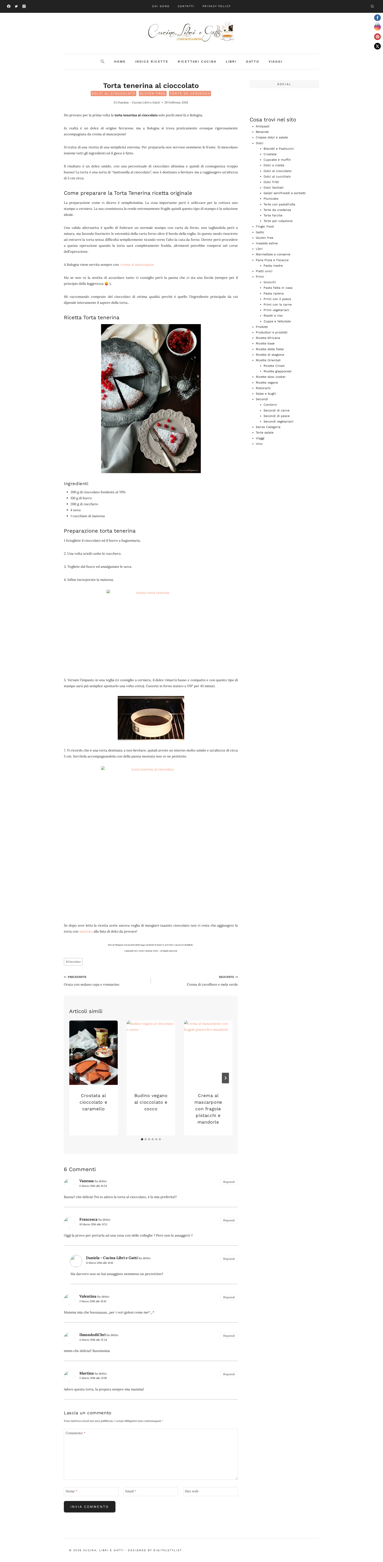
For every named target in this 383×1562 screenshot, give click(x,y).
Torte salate (265, 432)
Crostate (270, 154)
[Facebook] (8, 6)
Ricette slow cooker (271, 377)
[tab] (142, 1139)
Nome (71, 1491)
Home (120, 61)
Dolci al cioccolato (113, 93)
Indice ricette (151, 61)
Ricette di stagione (270, 354)
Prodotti (262, 327)
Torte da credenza (190, 93)
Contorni (270, 404)
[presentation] (93, 1053)
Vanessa (86, 1180)
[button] (102, 62)
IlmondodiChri (92, 1334)
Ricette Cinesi (274, 365)
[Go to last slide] (76, 1078)
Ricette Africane (268, 338)
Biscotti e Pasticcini (279, 148)
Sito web (191, 1491)
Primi (260, 276)
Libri (231, 61)
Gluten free (153, 93)
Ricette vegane (267, 382)
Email (130, 1491)
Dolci (259, 143)
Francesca (88, 1219)
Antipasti (263, 126)
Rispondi (229, 1181)
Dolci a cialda (274, 165)
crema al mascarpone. (138, 264)
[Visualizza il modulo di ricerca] (372, 6)
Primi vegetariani (276, 310)
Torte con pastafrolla (279, 204)
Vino (259, 443)
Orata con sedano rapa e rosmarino (91, 981)
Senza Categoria (268, 427)
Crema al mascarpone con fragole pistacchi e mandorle (208, 1108)
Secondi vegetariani (278, 421)
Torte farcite (273, 215)
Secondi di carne (276, 410)
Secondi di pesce (277, 416)
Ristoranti (263, 388)
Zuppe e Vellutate (277, 321)
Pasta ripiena (274, 293)
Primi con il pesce (277, 299)
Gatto (252, 61)
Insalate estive (267, 243)
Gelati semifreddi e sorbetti (285, 193)
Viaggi (276, 61)
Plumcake (271, 198)
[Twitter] (16, 6)
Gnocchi (270, 282)
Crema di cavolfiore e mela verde (212, 981)
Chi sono (161, 6)
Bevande (262, 132)
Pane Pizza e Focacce (272, 260)
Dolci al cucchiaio (277, 176)
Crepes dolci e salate (272, 137)
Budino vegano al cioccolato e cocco (151, 1102)
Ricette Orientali (268, 360)
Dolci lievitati (273, 187)
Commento (75, 1433)
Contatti (186, 6)
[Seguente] (225, 1078)
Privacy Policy (217, 6)
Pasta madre (273, 265)
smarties (86, 931)
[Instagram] (24, 6)
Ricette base (265, 343)
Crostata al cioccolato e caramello (93, 1102)
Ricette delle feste (270, 349)
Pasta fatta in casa (278, 287)
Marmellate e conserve (273, 254)
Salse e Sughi (266, 393)
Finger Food (265, 226)
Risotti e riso (273, 315)
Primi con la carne (278, 304)
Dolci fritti (271, 182)
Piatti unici (264, 271)
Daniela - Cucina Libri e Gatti (139, 102)
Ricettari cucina (197, 61)
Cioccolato (73, 961)
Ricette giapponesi (277, 371)
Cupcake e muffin (277, 159)
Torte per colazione (278, 221)
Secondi (262, 399)
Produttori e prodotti (271, 332)
